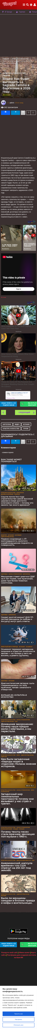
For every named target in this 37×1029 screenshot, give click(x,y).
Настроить (18, 1019)
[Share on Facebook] (5, 113)
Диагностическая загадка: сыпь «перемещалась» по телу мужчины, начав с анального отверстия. (17, 686)
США (16, 721)
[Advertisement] (18, 35)
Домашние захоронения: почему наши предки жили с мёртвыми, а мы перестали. (17, 728)
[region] (18, 1007)
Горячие (22, 12)
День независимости (24, 860)
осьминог (29, 646)
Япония (3, 895)
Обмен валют (24, 952)
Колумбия (18, 535)
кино (18, 755)
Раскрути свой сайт (9, 952)
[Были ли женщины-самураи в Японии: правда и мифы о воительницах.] (18, 883)
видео (17, 424)
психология (5, 791)
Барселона (7, 424)
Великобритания (6, 829)
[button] (24, 5)
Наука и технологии (15, 574)
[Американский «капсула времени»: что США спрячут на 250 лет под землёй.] (18, 850)
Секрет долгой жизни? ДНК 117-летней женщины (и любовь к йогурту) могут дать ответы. (17, 619)
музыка (21, 829)
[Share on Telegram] (15, 113)
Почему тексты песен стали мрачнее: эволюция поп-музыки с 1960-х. (18, 834)
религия (17, 494)
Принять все (18, 1014)
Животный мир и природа (9, 646)
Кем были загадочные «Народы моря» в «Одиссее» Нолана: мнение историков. (18, 763)
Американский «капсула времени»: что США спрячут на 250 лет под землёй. (16, 867)
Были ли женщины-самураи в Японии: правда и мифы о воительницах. (18, 900)
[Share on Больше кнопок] (23, 113)
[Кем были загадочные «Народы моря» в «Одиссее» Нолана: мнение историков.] (18, 744)
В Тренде (8, 12)
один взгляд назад (7, 536)
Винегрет (4, 535)
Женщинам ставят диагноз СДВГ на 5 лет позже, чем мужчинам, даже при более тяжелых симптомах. (18, 579)
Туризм (6, 76)
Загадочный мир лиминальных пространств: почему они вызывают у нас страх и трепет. (17, 799)
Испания (26, 424)
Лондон (15, 829)
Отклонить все (18, 1025)
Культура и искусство (14, 73)
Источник (3, 297)
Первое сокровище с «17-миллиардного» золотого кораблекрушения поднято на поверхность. (17, 542)
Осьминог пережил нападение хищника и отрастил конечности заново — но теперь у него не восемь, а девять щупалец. (18, 652)
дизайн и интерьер (7, 494)
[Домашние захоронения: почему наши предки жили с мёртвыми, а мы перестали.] (18, 709)
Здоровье (4, 574)
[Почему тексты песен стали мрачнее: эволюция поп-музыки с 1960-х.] (18, 817)
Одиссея (4, 756)
